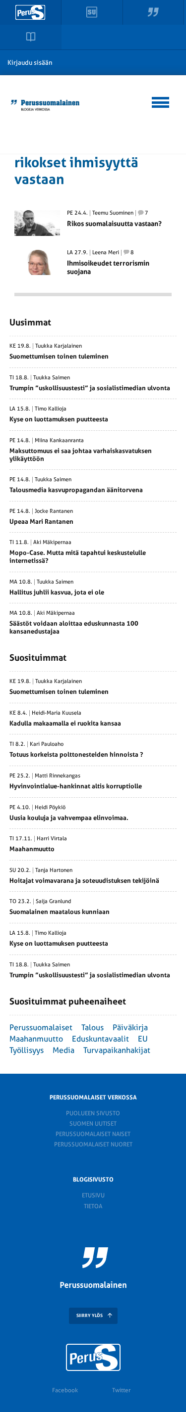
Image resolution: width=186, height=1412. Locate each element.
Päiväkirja (130, 1027)
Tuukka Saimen (51, 378)
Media (63, 1050)
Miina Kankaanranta (59, 441)
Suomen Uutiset (93, 1123)
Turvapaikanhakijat (116, 1050)
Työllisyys (26, 1050)
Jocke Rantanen (54, 511)
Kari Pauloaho (46, 744)
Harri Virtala (52, 839)
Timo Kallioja (50, 409)
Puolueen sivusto (93, 1113)
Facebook (65, 1390)
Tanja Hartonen (53, 870)
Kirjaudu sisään (30, 62)
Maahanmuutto (36, 1039)
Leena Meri (105, 253)
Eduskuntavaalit (100, 1039)
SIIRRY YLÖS (89, 1315)
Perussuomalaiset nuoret (93, 1144)
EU (143, 1039)
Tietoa (93, 1206)
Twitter (121, 1390)
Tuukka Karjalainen (58, 346)
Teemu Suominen (112, 213)
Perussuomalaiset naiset (93, 1134)
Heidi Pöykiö (50, 808)
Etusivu (93, 1195)
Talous (92, 1027)
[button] (161, 101)
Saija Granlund (53, 902)
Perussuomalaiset (40, 1027)
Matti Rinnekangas (57, 776)
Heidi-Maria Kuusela (56, 713)
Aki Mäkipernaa (52, 543)
